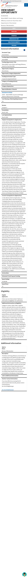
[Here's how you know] (14, 1)
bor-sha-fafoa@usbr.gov (8, 389)
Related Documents (14, 42)
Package (14, 45)
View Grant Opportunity (9, 11)
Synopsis (14, 35)
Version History (14, 39)
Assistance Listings (7, 92)
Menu (26, 5)
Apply (14, 28)
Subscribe (14, 31)
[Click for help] (24, 50)
